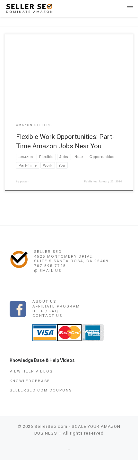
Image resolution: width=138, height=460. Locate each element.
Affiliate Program (56, 306)
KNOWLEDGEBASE (30, 381)
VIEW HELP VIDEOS (31, 371)
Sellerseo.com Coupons (41, 390)
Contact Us (47, 315)
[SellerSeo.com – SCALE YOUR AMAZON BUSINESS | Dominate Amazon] (29, 8)
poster (24, 181)
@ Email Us (47, 270)
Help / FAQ (45, 311)
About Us (44, 301)
